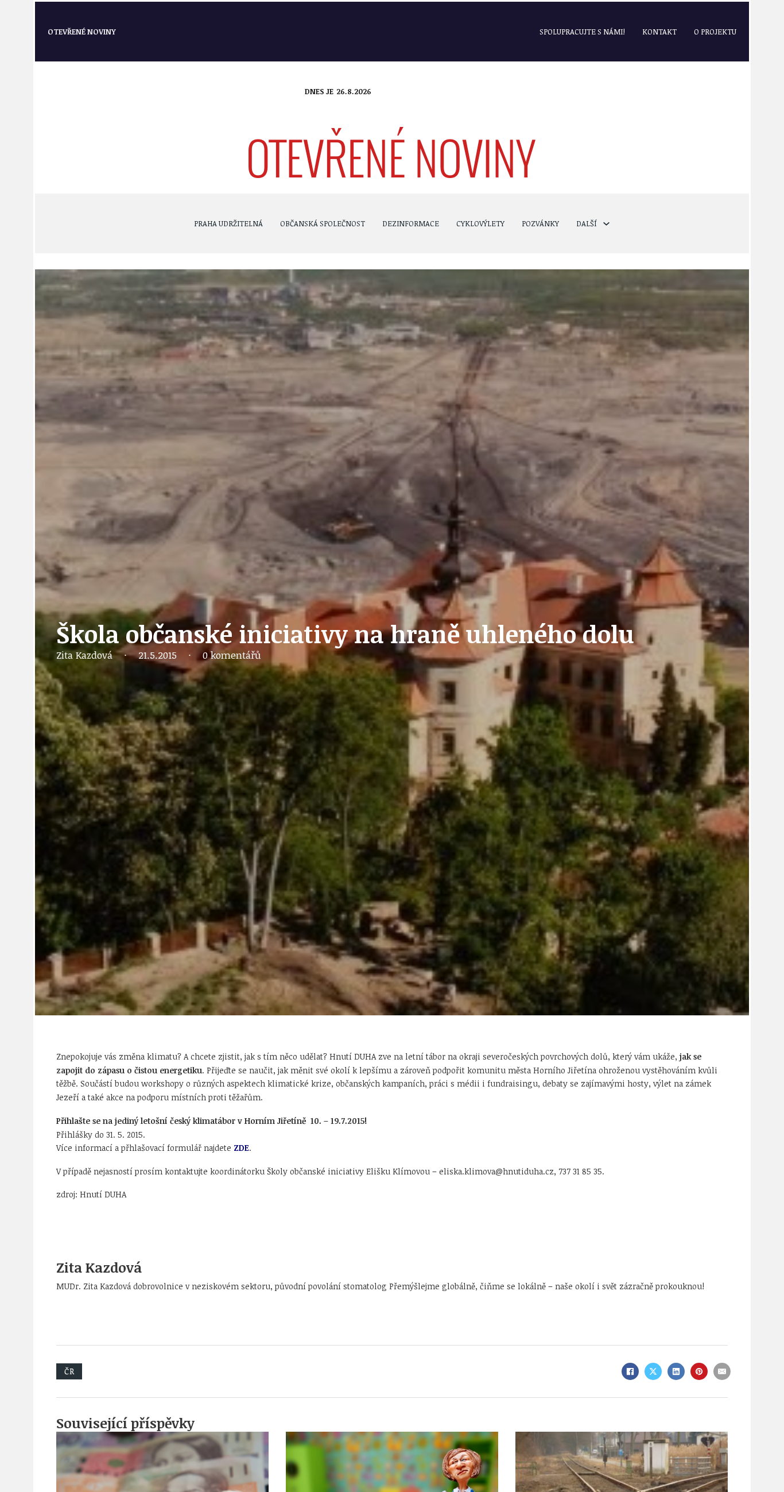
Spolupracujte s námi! (582, 31)
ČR (69, 1371)
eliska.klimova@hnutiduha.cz (496, 1171)
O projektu (715, 31)
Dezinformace (410, 223)
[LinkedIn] (676, 1371)
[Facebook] (630, 1371)
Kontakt (659, 31)
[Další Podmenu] (606, 223)
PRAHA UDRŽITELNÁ (228, 223)
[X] (653, 1371)
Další (586, 223)
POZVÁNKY (540, 223)
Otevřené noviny (82, 31)
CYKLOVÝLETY (480, 223)
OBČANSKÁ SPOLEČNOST (322, 223)
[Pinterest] (699, 1371)
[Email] (722, 1371)
